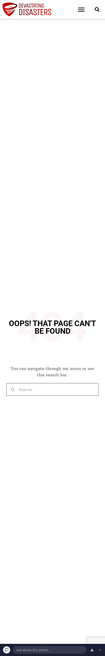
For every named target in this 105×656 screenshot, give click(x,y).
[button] (81, 9)
